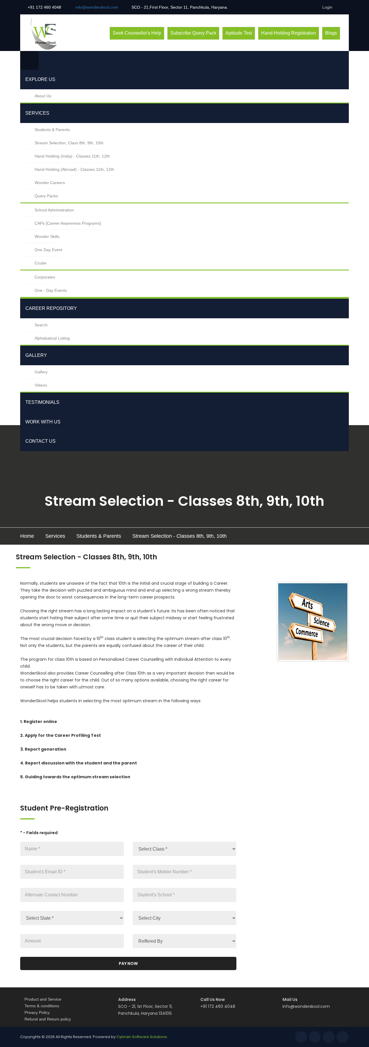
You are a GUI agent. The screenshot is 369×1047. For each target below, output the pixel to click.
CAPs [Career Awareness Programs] (68, 223)
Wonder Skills (47, 236)
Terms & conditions (42, 1006)
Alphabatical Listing (52, 338)
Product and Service (43, 999)
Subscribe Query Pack (193, 33)
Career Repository (51, 308)
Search (41, 325)
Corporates (45, 277)
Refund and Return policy (48, 1019)
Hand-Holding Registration (288, 33)
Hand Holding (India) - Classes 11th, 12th (72, 156)
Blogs (331, 33)
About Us (43, 96)
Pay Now (128, 963)
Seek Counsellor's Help (137, 33)
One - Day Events (51, 290)
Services (37, 113)
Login (326, 7)
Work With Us (43, 421)
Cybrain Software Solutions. (142, 1037)
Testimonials (42, 402)
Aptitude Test (238, 33)
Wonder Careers (50, 182)
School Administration (54, 210)
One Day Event (48, 249)
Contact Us (40, 441)
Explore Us (40, 79)
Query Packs (46, 196)
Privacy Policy (37, 1012)
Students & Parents (52, 129)
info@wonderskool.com (306, 1006)
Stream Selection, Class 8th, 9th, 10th (69, 143)
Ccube (40, 263)
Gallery (36, 355)
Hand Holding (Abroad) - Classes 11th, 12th (74, 169)
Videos (41, 385)
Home (27, 536)
